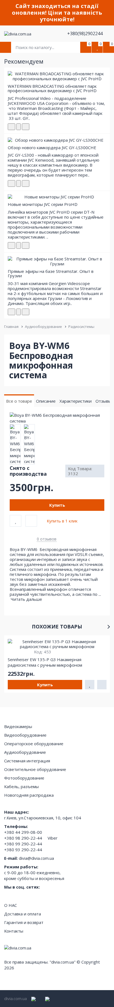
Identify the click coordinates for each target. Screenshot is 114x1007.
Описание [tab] (46, 401)
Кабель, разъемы (21, 786)
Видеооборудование (25, 735)
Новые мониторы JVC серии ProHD (42, 204)
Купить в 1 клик (62, 521)
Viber (53, 838)
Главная (11, 326)
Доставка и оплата (22, 914)
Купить (57, 505)
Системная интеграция (27, 760)
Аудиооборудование (43, 326)
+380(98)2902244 (85, 33)
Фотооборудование (24, 778)
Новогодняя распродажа (29, 795)
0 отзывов (46, 539)
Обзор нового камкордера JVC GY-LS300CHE (52, 147)
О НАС (10, 905)
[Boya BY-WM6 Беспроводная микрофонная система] (57, 418)
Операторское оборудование (33, 743)
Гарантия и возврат (23, 922)
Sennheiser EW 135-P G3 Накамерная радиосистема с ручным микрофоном (45, 662)
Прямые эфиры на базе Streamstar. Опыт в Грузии (51, 273)
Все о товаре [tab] (19, 401)
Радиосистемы (81, 326)
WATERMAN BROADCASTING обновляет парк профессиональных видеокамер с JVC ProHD (52, 88)
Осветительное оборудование (35, 769)
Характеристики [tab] (75, 401)
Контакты (13, 931)
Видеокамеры (18, 726)
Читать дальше (27, 599)
